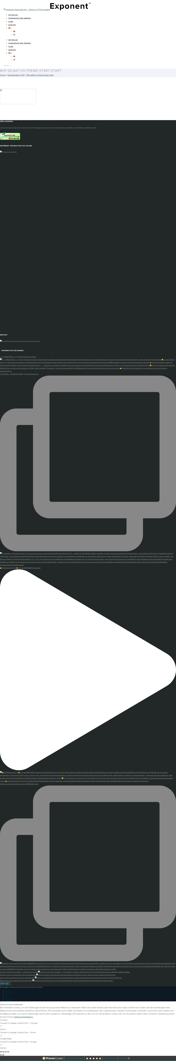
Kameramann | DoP (16, 75)
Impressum (9, 1000)
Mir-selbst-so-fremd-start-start (40, 75)
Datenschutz (9, 999)
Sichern (3, 1048)
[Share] (3, 1051)
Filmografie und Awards (19, 18)
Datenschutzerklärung (23, 1017)
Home (3, 75)
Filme (10, 21)
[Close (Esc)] (1, 1051)
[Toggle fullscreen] (6, 1051)
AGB (6, 997)
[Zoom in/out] (8, 1051)
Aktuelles (13, 15)
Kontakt (12, 25)
